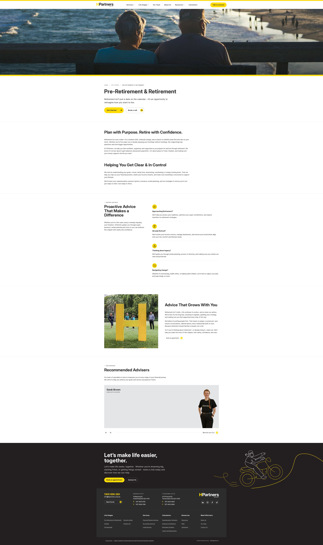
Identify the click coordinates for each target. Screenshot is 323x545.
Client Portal (110, 502)
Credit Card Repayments (169, 531)
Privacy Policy (109, 540)
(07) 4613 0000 (170, 502)
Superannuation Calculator (169, 520)
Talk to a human (218, 5)
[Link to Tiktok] (217, 502)
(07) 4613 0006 (170, 504)
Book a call (132, 110)
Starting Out (127, 524)
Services (129, 5)
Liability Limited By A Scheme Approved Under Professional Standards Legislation (134, 540)
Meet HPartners (207, 515)
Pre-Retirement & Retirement (112, 520)
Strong (212, 540)
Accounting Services (149, 524)
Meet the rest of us (208, 432)
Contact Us (132, 480)
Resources (179, 5)
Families (106, 524)
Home (106, 85)
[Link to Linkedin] (203, 502)
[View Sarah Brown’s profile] (161, 406)
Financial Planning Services (150, 520)
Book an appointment (172, 338)
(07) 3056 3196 (141, 504)
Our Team (156, 5)
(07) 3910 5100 (140, 502)
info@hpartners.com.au (112, 496)
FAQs (183, 524)
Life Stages (143, 5)
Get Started (111, 110)
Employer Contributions (169, 524)
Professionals (108, 527)
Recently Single (128, 520)
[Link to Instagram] (207, 502)
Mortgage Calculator (168, 527)
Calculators (193, 5)
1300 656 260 (112, 494)
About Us (167, 5)
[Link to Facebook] (212, 502)
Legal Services (147, 527)
